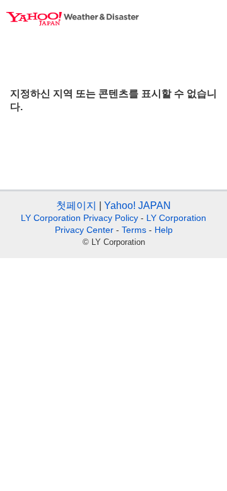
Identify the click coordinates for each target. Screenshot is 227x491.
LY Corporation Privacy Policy (79, 218)
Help (163, 230)
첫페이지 (76, 205)
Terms (134, 230)
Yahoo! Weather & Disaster (72, 19)
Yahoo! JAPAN (137, 205)
